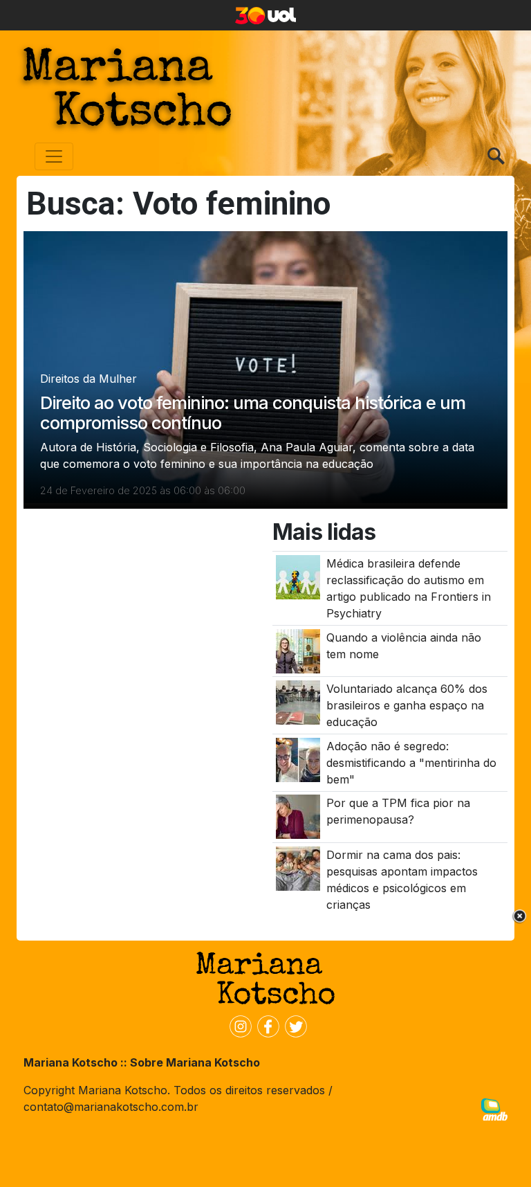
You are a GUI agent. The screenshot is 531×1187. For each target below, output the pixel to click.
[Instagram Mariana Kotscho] (238, 1026)
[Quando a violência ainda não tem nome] (298, 650)
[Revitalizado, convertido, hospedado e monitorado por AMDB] (494, 1108)
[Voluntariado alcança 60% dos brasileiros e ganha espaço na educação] (298, 702)
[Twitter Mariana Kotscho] (293, 1026)
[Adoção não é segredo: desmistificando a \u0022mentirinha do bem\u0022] (298, 758)
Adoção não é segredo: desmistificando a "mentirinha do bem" (411, 762)
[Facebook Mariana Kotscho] (265, 1026)
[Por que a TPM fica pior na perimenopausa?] (298, 816)
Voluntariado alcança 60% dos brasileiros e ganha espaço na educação (406, 705)
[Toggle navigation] (54, 156)
